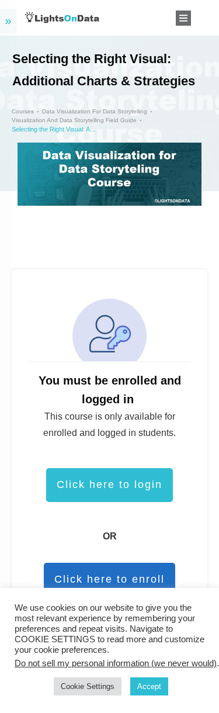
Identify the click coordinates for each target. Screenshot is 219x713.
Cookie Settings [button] (87, 686)
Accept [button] (149, 686)
